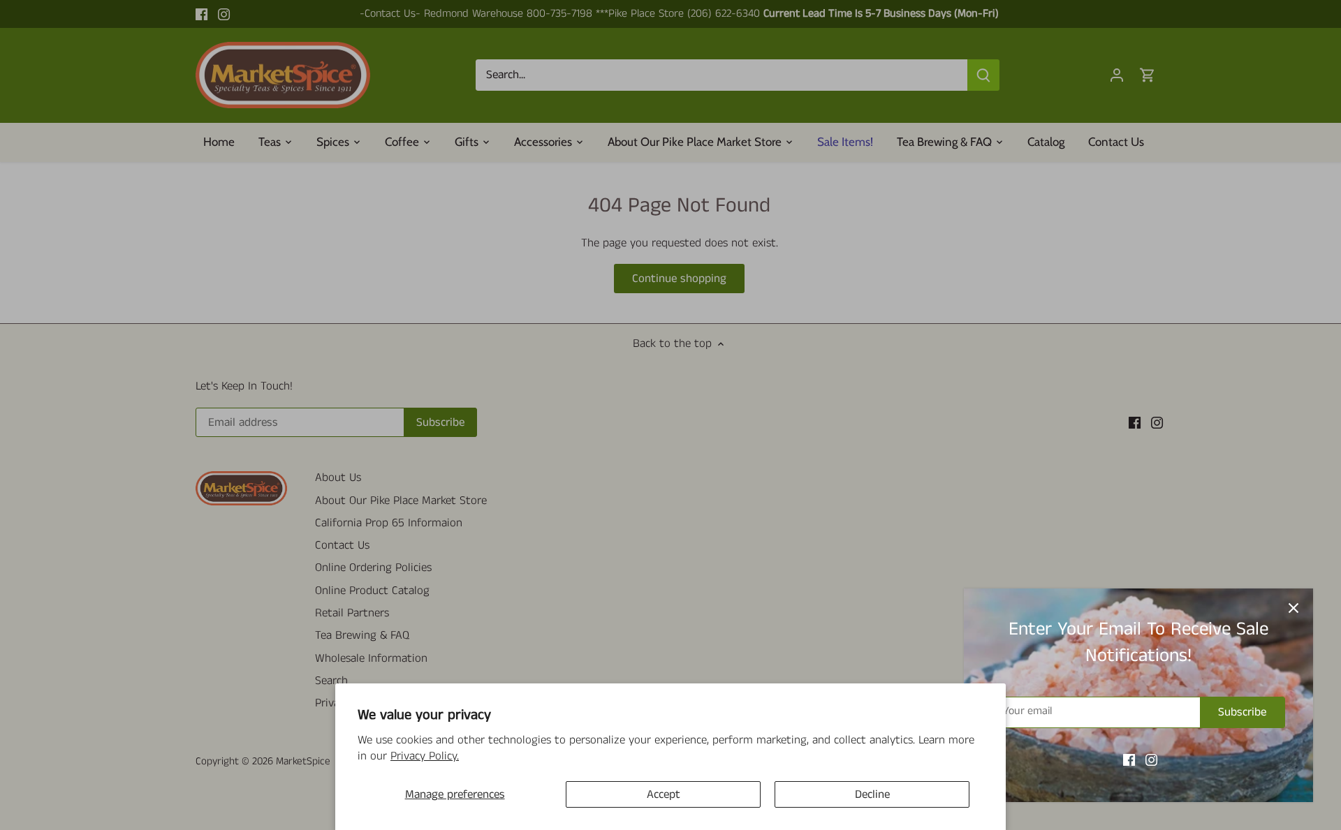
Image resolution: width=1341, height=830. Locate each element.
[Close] (1293, 608)
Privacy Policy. (424, 756)
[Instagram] (1151, 760)
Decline (872, 794)
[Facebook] (1129, 760)
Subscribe (1242, 712)
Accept (663, 794)
